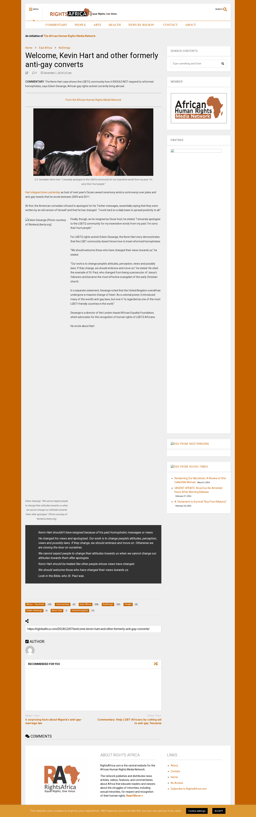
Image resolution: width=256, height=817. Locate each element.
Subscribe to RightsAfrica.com (189, 788)
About (174, 765)
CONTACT (170, 25)
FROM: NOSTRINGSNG (194, 443)
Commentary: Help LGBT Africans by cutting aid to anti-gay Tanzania (129, 721)
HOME (33, 25)
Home (174, 777)
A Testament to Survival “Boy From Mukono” (200, 501)
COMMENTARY (56, 25)
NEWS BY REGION (141, 25)
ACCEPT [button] (219, 811)
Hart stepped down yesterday (42, 192)
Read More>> (134, 795)
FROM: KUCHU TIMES (194, 466)
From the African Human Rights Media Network (93, 99)
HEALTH (115, 25)
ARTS (97, 25)
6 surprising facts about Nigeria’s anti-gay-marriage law (53, 721)
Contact (175, 771)
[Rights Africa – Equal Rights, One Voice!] (81, 18)
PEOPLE (80, 25)
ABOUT (190, 25)
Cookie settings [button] (196, 811)
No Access (177, 782)
